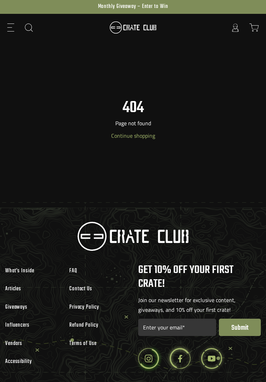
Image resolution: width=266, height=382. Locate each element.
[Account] (235, 27)
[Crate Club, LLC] (133, 27)
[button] (11, 27)
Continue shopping (133, 135)
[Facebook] (180, 358)
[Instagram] (148, 358)
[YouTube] (211, 358)
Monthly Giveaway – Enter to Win (133, 6)
